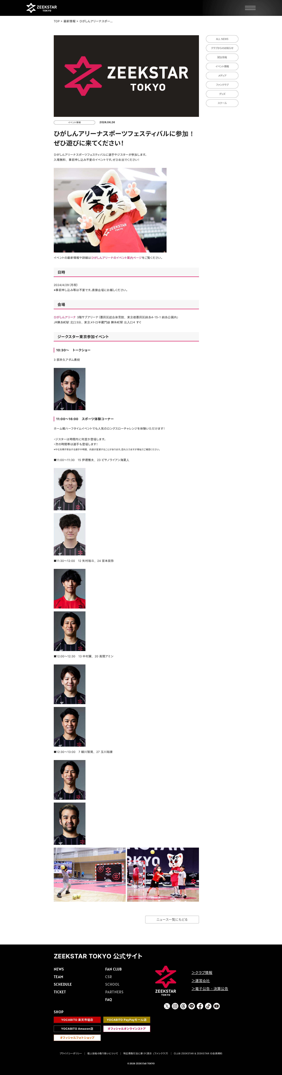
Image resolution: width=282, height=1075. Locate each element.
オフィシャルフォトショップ (77, 1037)
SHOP (58, 1011)
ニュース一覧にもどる (172, 919)
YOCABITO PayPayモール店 (127, 1019)
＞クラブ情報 (202, 972)
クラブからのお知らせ (222, 48)
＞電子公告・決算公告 (210, 989)
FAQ (108, 999)
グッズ (222, 93)
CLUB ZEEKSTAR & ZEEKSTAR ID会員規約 (198, 1053)
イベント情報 (222, 66)
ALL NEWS (222, 38)
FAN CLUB (113, 969)
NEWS (59, 969)
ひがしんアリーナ (65, 317)
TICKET (60, 991)
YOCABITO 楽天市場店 (77, 1019)
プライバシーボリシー (71, 1053)
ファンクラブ (222, 84)
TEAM (58, 976)
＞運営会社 (201, 981)
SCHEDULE (63, 984)
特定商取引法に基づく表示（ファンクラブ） (146, 1053)
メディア (222, 75)
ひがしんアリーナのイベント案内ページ (116, 257)
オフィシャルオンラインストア (127, 1028)
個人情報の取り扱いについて (102, 1053)
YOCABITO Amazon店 (77, 1028)
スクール (222, 103)
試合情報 (222, 57)
